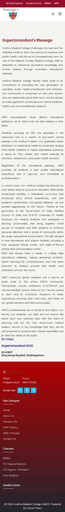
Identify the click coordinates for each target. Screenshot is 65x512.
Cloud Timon (34, 508)
